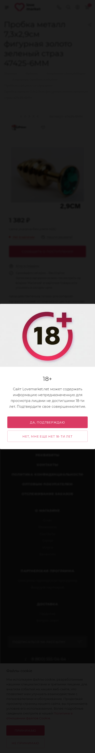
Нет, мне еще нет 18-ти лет (47, 436)
